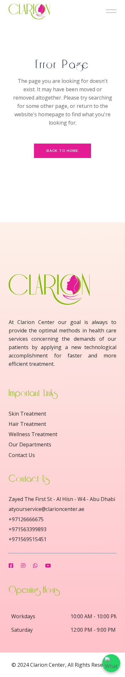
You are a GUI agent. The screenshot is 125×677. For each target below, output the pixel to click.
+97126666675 (26, 519)
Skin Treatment (27, 413)
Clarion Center (47, 664)
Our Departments (30, 444)
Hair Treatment (27, 423)
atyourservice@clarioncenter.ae (46, 509)
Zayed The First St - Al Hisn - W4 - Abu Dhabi (62, 499)
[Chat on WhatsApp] (111, 663)
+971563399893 (27, 529)
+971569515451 (27, 539)
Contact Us (22, 455)
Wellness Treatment (33, 434)
